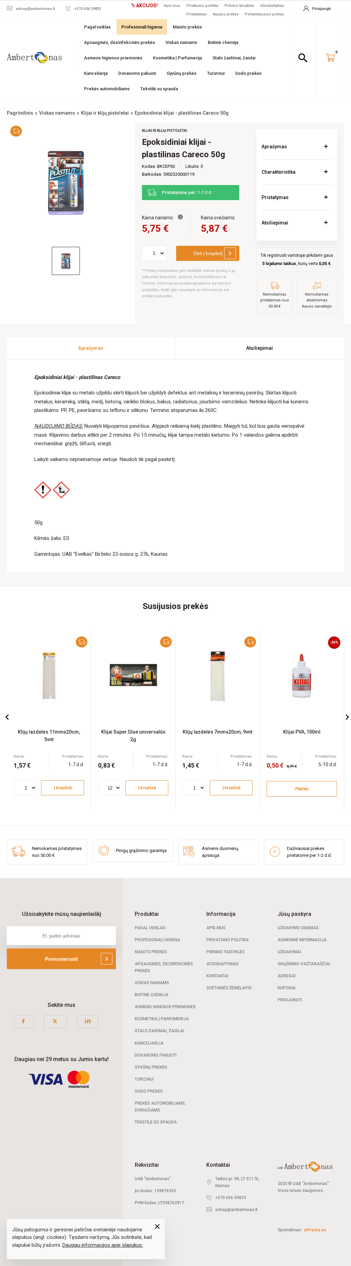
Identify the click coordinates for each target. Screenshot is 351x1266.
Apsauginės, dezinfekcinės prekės (119, 42)
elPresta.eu (315, 1230)
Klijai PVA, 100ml (301, 732)
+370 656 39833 (230, 1197)
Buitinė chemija (223, 42)
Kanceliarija (96, 73)
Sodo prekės (248, 73)
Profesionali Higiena (157, 939)
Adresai (286, 976)
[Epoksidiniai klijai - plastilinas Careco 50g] (65, 181)
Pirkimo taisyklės (239, 5)
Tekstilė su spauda (159, 88)
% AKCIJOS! (144, 5)
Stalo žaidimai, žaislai (234, 57)
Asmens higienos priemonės (113, 57)
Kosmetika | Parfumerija (177, 57)
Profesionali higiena (141, 27)
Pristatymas (196, 14)
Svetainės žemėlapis (229, 988)
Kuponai (286, 988)
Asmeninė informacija (302, 939)
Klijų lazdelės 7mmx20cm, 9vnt (217, 732)
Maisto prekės (187, 27)
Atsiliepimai (275, 223)
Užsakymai (289, 952)
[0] (330, 58)
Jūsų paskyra (294, 914)
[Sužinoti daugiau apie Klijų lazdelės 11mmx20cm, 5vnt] (49, 675)
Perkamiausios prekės (264, 14)
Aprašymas (274, 146)
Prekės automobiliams (107, 88)
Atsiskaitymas (272, 5)
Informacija (220, 914)
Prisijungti (290, 1000)
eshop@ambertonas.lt (236, 1209)
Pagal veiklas (97, 27)
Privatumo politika (202, 5)
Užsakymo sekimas (298, 927)
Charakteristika (278, 172)
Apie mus (172, 5)
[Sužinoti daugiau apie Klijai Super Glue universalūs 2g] (133, 675)
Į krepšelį (63, 787)
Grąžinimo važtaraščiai (304, 964)
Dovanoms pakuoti (137, 73)
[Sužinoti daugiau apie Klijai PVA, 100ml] (302, 675)
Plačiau (301, 788)
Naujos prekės (226, 14)
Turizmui (216, 73)
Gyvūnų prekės (181, 73)
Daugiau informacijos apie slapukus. (102, 1245)
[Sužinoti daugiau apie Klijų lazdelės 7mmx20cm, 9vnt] (217, 675)
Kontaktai (217, 976)
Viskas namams (181, 42)
